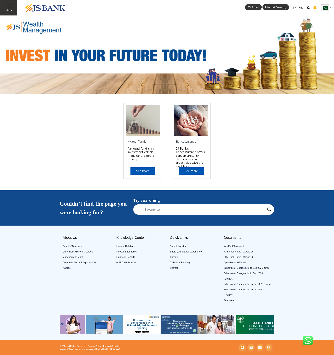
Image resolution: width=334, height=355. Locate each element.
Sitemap (174, 268)
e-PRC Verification (126, 262)
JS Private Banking (180, 262)
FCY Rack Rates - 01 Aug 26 (239, 251)
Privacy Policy (94, 346)
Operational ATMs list (235, 262)
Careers (174, 257)
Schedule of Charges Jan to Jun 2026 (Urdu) (247, 284)
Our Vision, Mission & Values (78, 251)
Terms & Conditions (112, 346)
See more (143, 171)
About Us (70, 238)
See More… (230, 300)
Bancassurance (186, 141)
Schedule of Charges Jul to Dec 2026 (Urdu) (247, 268)
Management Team (73, 257)
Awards (67, 268)
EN (295, 7)
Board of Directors (72, 246)
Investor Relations (125, 246)
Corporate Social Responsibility (79, 262)
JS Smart (253, 7)
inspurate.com (88, 349)
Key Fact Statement (234, 246)
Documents (232, 238)
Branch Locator (178, 246)
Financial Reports (125, 257)
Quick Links (179, 238)
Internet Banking (275, 7)
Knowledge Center (130, 238)
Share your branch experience (186, 251)
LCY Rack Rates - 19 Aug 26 (239, 257)
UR (301, 7)
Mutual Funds (137, 141)
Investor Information (126, 251)
